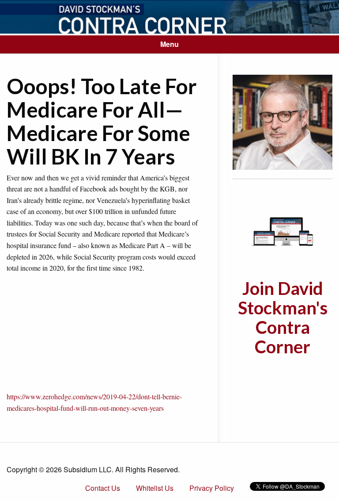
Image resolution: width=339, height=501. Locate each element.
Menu (169, 44)
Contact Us (102, 488)
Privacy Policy (211, 488)
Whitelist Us (154, 488)
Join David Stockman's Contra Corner (283, 317)
